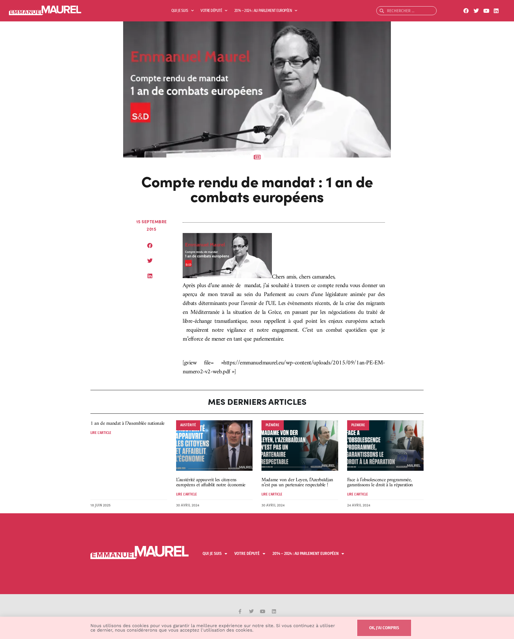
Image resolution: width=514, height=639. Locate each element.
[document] (257, 319)
